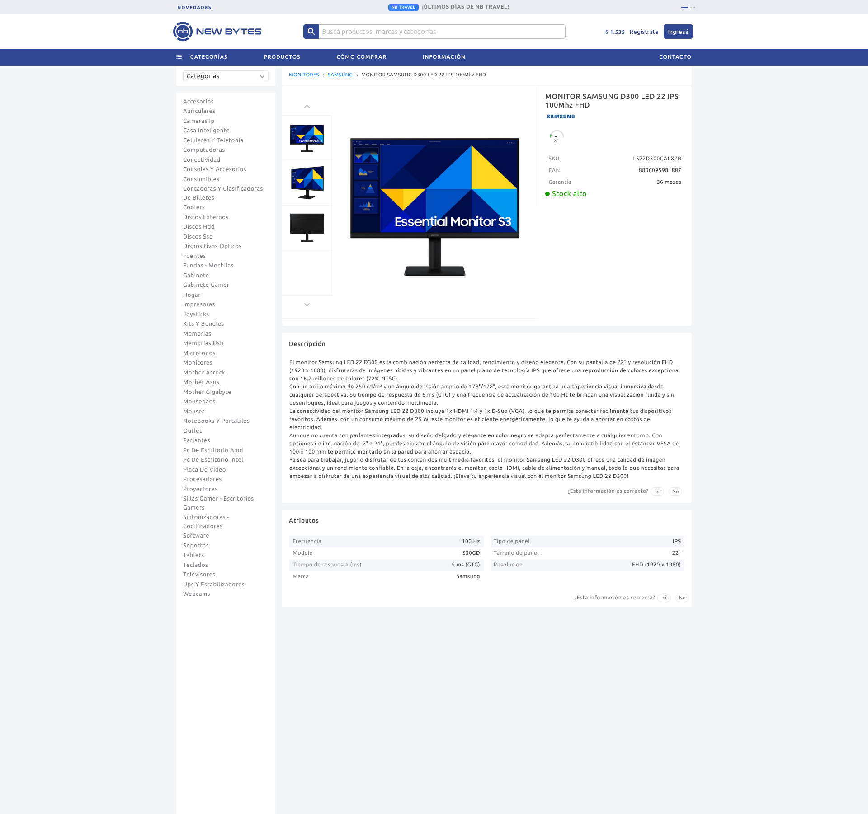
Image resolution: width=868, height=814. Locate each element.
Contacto (675, 57)
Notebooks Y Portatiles (216, 421)
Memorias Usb (203, 343)
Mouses (194, 411)
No (675, 491)
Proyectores (200, 489)
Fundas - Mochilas (208, 265)
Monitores (197, 363)
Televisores (199, 574)
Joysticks (196, 314)
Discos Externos (206, 217)
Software (196, 536)
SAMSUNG (340, 75)
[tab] (684, 7)
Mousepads (199, 401)
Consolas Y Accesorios (214, 169)
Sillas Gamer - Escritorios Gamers (218, 503)
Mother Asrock (204, 373)
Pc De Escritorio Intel (213, 460)
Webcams (196, 594)
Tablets (193, 555)
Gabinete (196, 275)
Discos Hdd (199, 227)
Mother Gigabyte (207, 392)
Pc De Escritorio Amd (213, 450)
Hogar (192, 295)
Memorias (197, 334)
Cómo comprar (362, 57)
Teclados (195, 565)
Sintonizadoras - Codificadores (206, 521)
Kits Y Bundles (203, 324)
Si (658, 491)
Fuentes (194, 256)
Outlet (192, 431)
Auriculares (199, 111)
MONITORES (304, 75)
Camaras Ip (199, 121)
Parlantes (196, 440)
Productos (282, 57)
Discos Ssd (198, 237)
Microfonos (199, 353)
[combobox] (228, 79)
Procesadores (202, 479)
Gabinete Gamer (206, 285)
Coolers (194, 207)
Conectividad (202, 160)
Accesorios (198, 101)
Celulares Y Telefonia (213, 140)
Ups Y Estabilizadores (214, 584)
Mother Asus (201, 382)
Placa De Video (204, 470)
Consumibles (201, 179)
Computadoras (204, 150)
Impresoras (199, 304)
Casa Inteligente (206, 130)
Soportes (196, 546)
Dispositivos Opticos (212, 246)
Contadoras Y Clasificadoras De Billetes (223, 193)
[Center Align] (311, 31)
